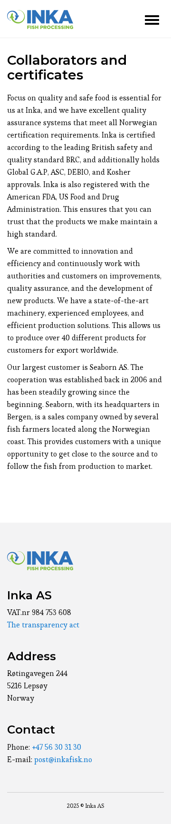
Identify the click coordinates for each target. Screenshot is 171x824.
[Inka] (40, 19)
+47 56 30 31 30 (56, 747)
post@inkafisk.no (63, 759)
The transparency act (43, 625)
